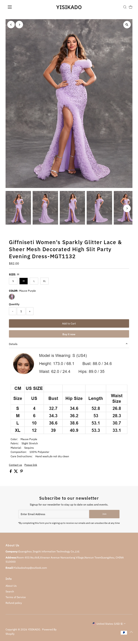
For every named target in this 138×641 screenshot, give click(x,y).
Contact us (15, 464)
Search (10, 591)
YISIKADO (69, 7)
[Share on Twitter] (16, 472)
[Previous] (11, 24)
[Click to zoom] (127, 24)
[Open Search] (124, 7)
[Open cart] (130, 7)
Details (13, 344)
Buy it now (68, 334)
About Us (11, 585)
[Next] (19, 24)
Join (104, 514)
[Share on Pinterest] (21, 472)
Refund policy (14, 603)
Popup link (30, 464)
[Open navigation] (20, 7)
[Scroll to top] (131, 631)
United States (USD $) (109, 623)
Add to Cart (69, 323)
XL (44, 281)
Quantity (14, 304)
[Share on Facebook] (11, 472)
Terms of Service (16, 597)
